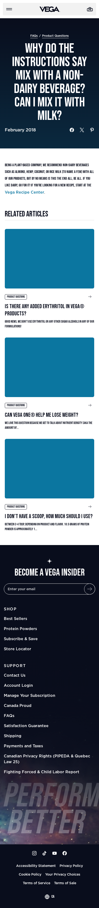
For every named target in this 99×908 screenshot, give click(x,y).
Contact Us (14, 675)
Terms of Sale (65, 883)
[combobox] (49, 897)
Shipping (12, 736)
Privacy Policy (71, 865)
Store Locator (17, 649)
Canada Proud (17, 705)
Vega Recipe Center (24, 192)
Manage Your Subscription (29, 695)
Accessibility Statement (36, 865)
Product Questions (55, 35)
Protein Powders (20, 628)
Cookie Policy (30, 874)
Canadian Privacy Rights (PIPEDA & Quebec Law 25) (47, 759)
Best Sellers (15, 618)
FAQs (34, 35)
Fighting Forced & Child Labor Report (41, 772)
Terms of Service (36, 883)
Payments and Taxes (23, 746)
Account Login (18, 685)
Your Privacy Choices (62, 874)
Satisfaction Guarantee (26, 726)
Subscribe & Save (21, 639)
